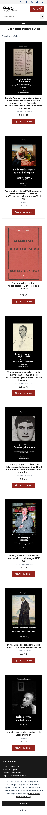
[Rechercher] (42, 16)
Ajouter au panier (23, 121)
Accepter (23, 803)
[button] (24, 23)
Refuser (23, 810)
